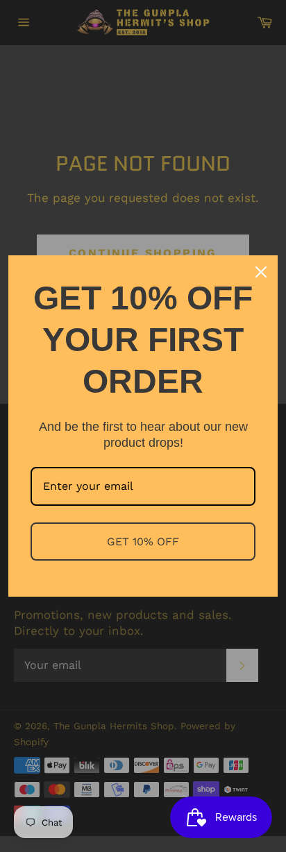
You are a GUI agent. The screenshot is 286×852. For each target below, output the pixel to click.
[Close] (261, 272)
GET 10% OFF (143, 541)
